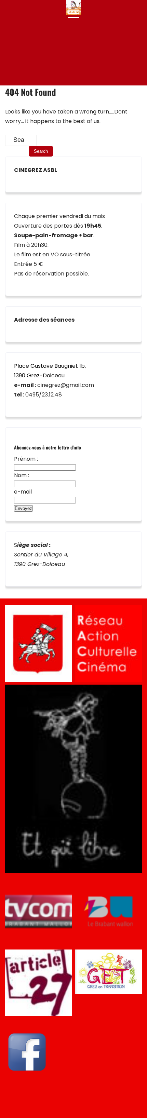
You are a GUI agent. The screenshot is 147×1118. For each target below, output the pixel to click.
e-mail (23, 492)
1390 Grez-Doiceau (39, 375)
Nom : (21, 475)
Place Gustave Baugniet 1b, (50, 366)
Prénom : (26, 459)
